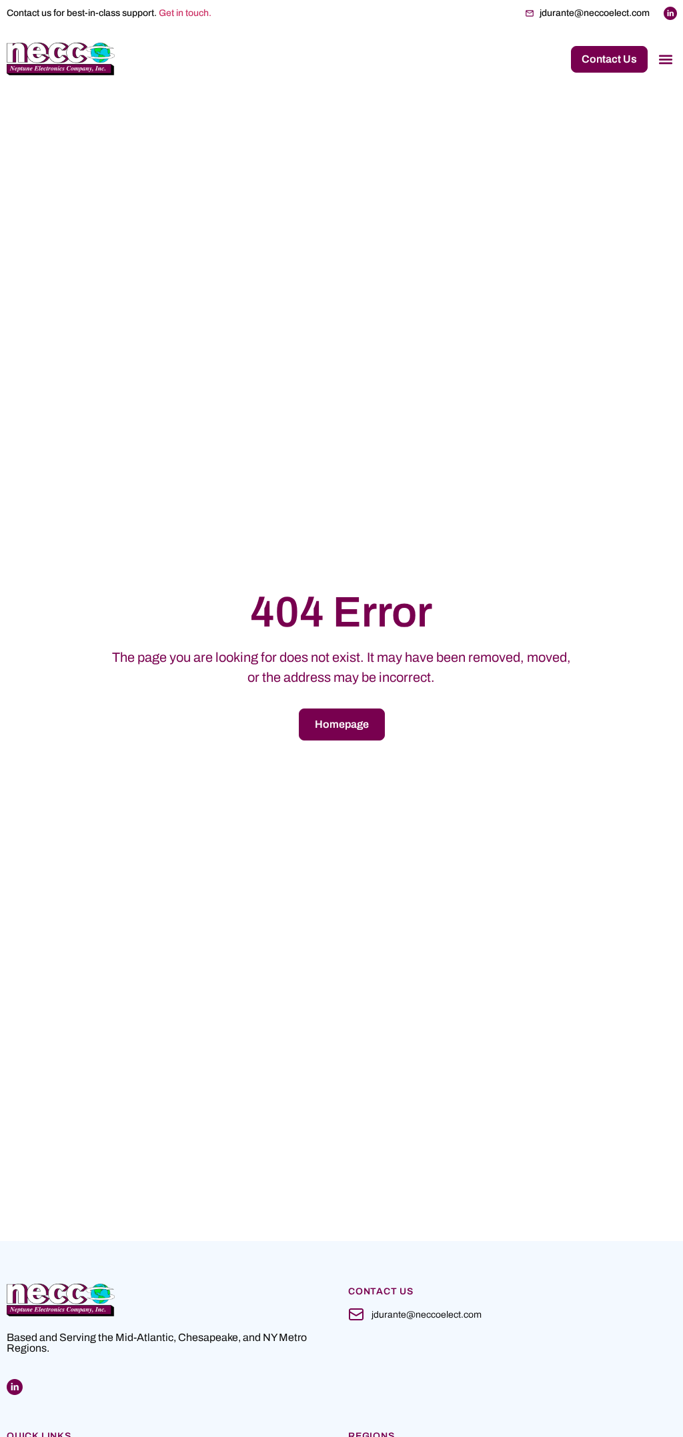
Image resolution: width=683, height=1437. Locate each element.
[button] (665, 59)
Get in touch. (185, 13)
